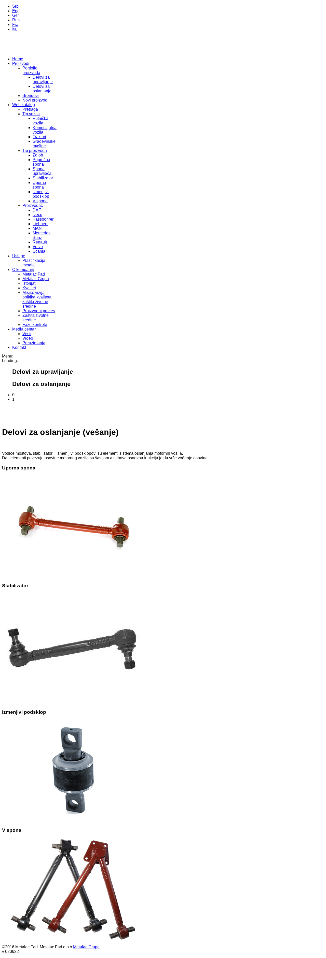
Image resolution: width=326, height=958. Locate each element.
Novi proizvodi (35, 100)
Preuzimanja (33, 343)
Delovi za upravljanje (43, 79)
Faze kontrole (34, 324)
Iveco (37, 214)
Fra (15, 24)
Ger (15, 15)
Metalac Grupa (35, 279)
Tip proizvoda (34, 150)
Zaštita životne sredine (35, 317)
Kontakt (19, 347)
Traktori (39, 137)
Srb (15, 6)
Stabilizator (43, 178)
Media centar (24, 329)
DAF (37, 210)
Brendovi (30, 95)
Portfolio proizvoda (31, 70)
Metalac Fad (33, 274)
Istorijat (28, 283)
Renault (40, 242)
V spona (40, 201)
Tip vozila (31, 114)
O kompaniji (23, 269)
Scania (39, 251)
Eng (16, 11)
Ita (14, 29)
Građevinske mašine (44, 143)
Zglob (38, 155)
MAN (37, 228)
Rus (16, 20)
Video (27, 338)
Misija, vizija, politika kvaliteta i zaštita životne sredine (37, 299)
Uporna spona (39, 184)
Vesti (26, 334)
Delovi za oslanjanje (42, 88)
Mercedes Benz (41, 235)
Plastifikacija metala (33, 262)
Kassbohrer (43, 219)
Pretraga (30, 109)
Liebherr (40, 224)
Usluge (18, 256)
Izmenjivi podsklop (41, 194)
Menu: (7, 356)
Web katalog (23, 105)
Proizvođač (32, 205)
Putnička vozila (40, 120)
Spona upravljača (42, 171)
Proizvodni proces (38, 311)
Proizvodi (20, 63)
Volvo (38, 247)
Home (17, 59)
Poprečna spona (41, 162)
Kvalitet (29, 288)
